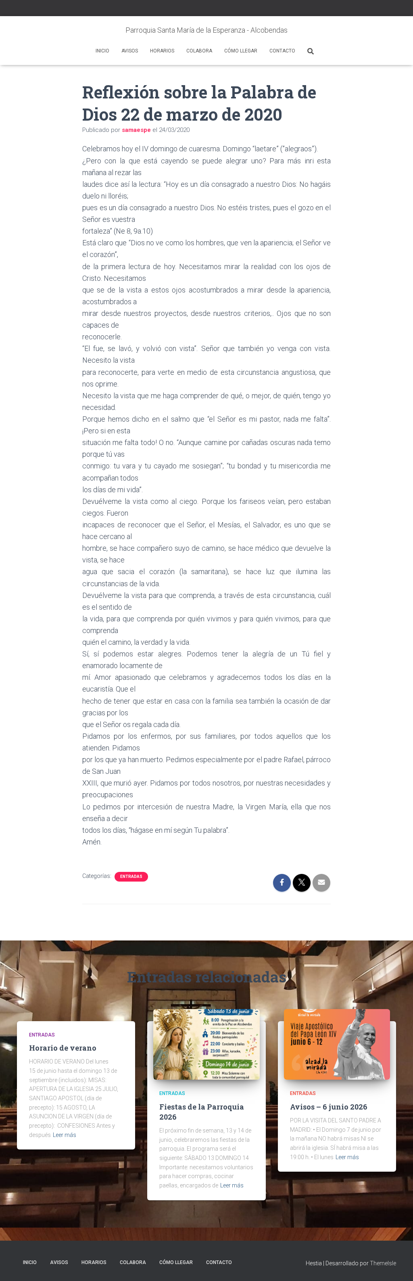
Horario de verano (62, 1048)
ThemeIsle (383, 1263)
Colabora (199, 51)
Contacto (282, 51)
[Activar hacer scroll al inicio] (397, 1265)
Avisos (129, 51)
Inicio (102, 51)
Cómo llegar (240, 51)
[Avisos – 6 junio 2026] (337, 1044)
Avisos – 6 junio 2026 (328, 1107)
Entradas (131, 876)
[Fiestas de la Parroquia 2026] (206, 1044)
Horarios (162, 51)
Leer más (64, 1135)
